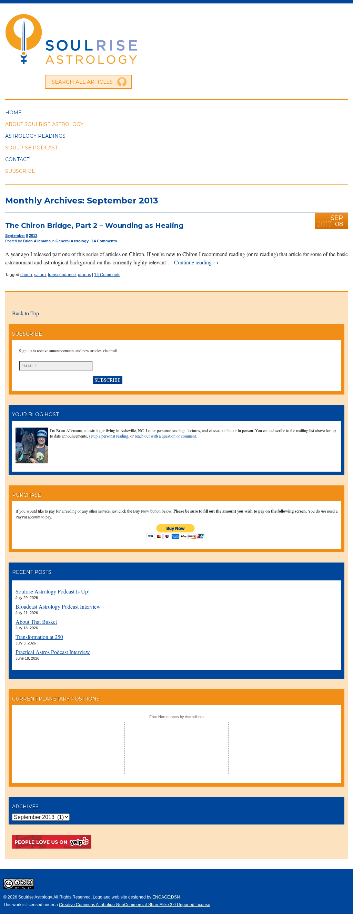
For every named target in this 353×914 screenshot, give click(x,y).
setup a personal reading (108, 436)
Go (122, 82)
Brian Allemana (37, 241)
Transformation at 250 (39, 636)
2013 (33, 235)
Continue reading (196, 262)
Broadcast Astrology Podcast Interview (58, 606)
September (15, 235)
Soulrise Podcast (31, 148)
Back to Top (25, 313)
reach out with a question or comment (165, 436)
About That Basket (36, 621)
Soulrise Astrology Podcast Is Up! (53, 591)
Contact (17, 159)
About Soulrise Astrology (44, 124)
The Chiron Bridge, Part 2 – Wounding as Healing (94, 225)
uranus (84, 274)
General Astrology (72, 241)
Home (13, 112)
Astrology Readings (35, 136)
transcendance (62, 274)
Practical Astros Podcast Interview (53, 651)
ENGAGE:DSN (166, 897)
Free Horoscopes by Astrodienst (176, 717)
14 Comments (104, 241)
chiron (26, 274)
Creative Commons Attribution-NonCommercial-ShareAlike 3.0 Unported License (134, 904)
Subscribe (20, 171)
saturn (40, 274)
